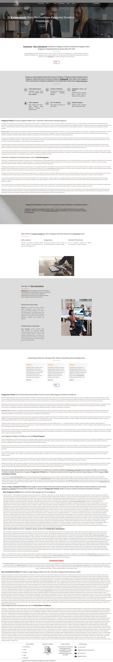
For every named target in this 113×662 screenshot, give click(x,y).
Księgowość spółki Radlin (45, 568)
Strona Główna (41, 3)
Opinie (68, 3)
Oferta (47, 3)
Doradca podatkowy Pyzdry (62, 566)
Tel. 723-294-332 (81, 647)
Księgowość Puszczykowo (27, 566)
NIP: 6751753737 (82, 653)
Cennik (54, 3)
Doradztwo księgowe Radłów (58, 568)
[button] (49, 3)
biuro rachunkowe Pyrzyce (39, 566)
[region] (56, 20)
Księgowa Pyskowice (50, 566)
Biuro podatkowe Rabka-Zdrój (76, 566)
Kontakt (73, 3)
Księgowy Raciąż (87, 566)
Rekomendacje (61, 3)
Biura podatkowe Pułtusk (71, 568)
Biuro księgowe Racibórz (97, 566)
